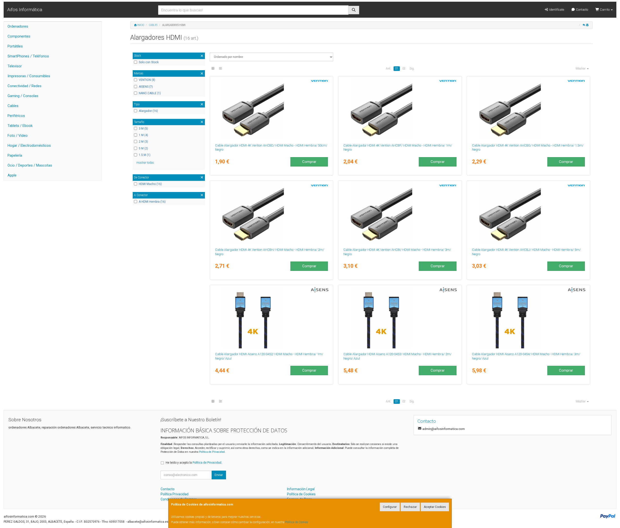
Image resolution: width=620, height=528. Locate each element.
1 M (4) (143, 135)
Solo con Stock (149, 62)
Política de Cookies (296, 522)
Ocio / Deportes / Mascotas (30, 165)
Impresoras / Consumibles (29, 76)
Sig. (412, 68)
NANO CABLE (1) (150, 93)
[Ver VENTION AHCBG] (528, 109)
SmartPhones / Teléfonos (28, 56)
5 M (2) (143, 148)
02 (404, 68)
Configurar (390, 507)
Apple (12, 175)
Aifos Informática (24, 9)
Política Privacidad (174, 494)
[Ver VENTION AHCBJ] (528, 213)
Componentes (19, 36)
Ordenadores (18, 26)
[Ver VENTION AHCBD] (271, 109)
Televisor (15, 66)
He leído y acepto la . (194, 462)
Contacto (581, 9)
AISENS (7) (146, 86)
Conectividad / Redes (24, 86)
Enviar (219, 475)
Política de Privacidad (212, 451)
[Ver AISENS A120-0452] (271, 317)
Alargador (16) (148, 111)
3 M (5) (143, 128)
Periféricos (16, 116)
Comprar (309, 162)
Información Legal (301, 489)
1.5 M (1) (144, 155)
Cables (13, 106)
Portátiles (15, 46)
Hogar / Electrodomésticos (29, 145)
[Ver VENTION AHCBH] (271, 213)
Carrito (604, 9)
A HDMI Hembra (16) (152, 201)
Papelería (15, 155)
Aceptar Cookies (435, 507)
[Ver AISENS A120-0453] (400, 317)
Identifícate (556, 9)
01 (396, 68)
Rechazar (410, 507)
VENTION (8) (147, 80)
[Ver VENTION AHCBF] (400, 109)
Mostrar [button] (581, 68)
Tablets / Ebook (20, 125)
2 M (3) (143, 141)
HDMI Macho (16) (150, 184)
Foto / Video (18, 135)
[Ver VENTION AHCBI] (400, 213)
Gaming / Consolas (23, 96)
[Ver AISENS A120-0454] (528, 317)
